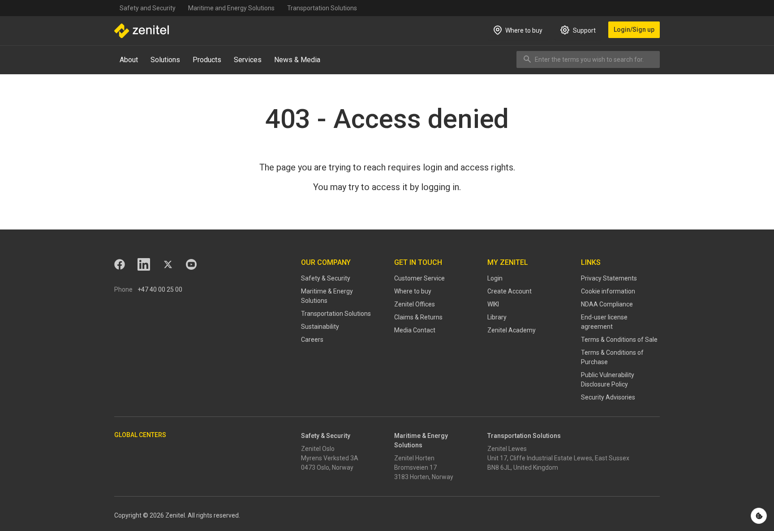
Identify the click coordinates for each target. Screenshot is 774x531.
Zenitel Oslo (318, 448)
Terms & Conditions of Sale (619, 339)
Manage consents (759, 516)
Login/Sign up (634, 29)
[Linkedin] (144, 264)
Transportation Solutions (322, 8)
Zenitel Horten (414, 458)
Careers (312, 339)
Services (248, 59)
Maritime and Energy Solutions (231, 8)
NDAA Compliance (607, 304)
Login (495, 278)
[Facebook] (119, 264)
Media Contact (414, 330)
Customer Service (419, 278)
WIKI (493, 304)
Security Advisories (608, 397)
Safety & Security (325, 278)
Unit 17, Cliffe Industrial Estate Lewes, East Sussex (558, 458)
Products (207, 59)
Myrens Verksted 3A (329, 458)
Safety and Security (148, 8)
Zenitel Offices (414, 304)
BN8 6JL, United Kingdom (522, 467)
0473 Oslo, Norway (327, 467)
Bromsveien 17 (415, 467)
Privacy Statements (609, 278)
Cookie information (608, 291)
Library (497, 317)
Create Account (509, 291)
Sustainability (320, 326)
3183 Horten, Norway (423, 476)
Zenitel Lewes (507, 448)
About (129, 59)
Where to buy (412, 291)
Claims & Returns (418, 317)
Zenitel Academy (511, 330)
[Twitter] (168, 264)
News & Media (297, 59)
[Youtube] (191, 264)
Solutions (165, 59)
